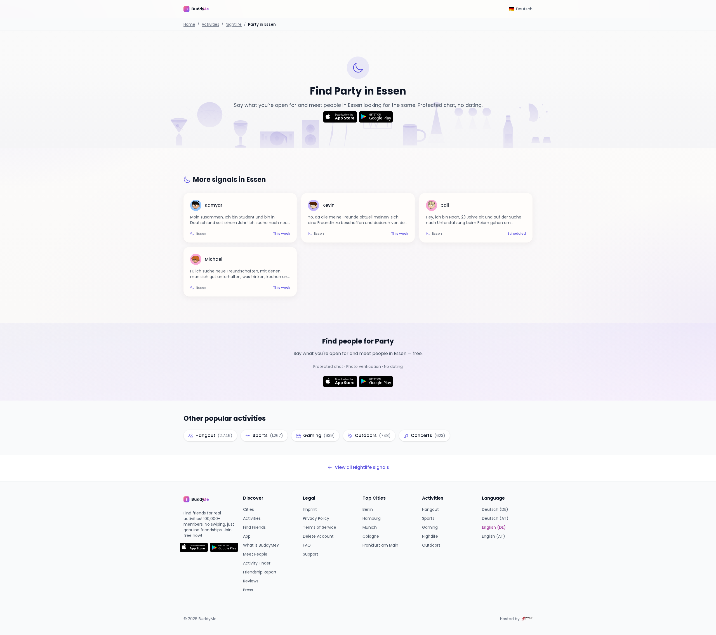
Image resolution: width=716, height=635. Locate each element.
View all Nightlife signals (362, 467)
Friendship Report (260, 572)
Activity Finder (256, 563)
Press (248, 590)
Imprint (310, 509)
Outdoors (431, 545)
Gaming (430, 527)
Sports (428, 518)
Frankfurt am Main (380, 545)
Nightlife (234, 24)
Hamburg (371, 518)
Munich (369, 527)
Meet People (255, 554)
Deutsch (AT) (495, 518)
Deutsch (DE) (495, 509)
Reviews (250, 581)
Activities (210, 24)
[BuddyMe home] (200, 8)
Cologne (370, 536)
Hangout (430, 509)
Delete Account (318, 536)
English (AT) (493, 536)
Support (310, 554)
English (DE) (494, 527)
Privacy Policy (316, 518)
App (247, 536)
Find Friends (254, 527)
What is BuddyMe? (261, 545)
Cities (248, 509)
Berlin (367, 509)
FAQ (307, 545)
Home (189, 24)
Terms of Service (319, 527)
